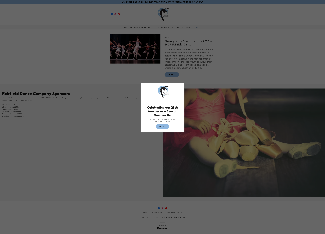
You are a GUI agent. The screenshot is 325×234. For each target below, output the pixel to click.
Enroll (162, 127)
